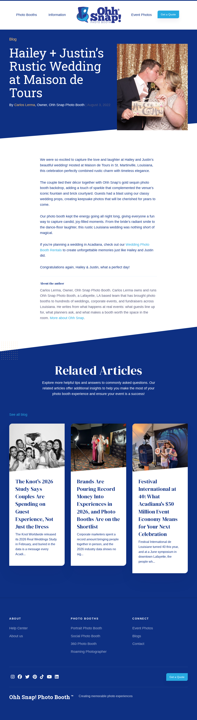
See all (18, 414)
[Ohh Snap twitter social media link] (27, 677)
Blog (13, 39)
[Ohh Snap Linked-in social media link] (57, 677)
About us (16, 636)
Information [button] (57, 15)
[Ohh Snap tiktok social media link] (42, 677)
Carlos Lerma (24, 105)
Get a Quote (168, 14)
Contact (138, 644)
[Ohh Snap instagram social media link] (13, 677)
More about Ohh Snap (67, 318)
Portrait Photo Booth (86, 628)
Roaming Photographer (89, 652)
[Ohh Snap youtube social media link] (49, 677)
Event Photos (141, 15)
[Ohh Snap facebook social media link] (20, 677)
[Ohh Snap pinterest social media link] (35, 677)
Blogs (136, 636)
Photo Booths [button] (26, 15)
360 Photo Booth (84, 644)
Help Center (18, 628)
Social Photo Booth (85, 636)
